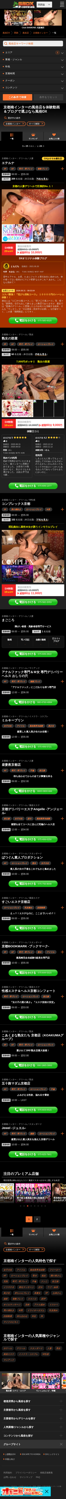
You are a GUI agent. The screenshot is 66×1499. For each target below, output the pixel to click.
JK (42, 1316)
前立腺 (42, 770)
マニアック (9, 1360)
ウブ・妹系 (52, 1287)
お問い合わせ (10, 1477)
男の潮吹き (16, 509)
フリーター (54, 1270)
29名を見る (41, 354)
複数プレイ (42, 169)
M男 (48, 509)
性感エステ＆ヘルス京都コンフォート (29, 991)
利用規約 (8, 1472)
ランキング (33, 139)
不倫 (32, 770)
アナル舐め (39, 1304)
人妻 (49, 1348)
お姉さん (57, 1293)
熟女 (58, 1348)
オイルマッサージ (12, 1304)
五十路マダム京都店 (16, 1083)
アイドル (20, 726)
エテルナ (8, 163)
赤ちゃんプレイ (22, 1293)
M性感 (46, 1354)
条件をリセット (48, 97)
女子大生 (8, 726)
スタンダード (36, 1348)
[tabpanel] (33, 1193)
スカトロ (32, 1299)
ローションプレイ (45, 344)
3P (5, 169)
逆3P (43, 1299)
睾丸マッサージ (26, 1287)
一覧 (12, 139)
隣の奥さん (56, 1275)
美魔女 (37, 1293)
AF (12, 169)
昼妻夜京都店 (11, 764)
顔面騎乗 (41, 908)
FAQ (38, 1477)
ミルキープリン (13, 720)
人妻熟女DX (10, 1454)
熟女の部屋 (10, 338)
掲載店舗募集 (46, 1472)
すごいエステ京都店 (16, 902)
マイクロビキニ (11, 1322)
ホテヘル (8, 1348)
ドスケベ (53, 1304)
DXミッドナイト (52, 1454)
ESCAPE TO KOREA (31, 1454)
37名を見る (42, 520)
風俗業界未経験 (36, 726)
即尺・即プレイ (26, 169)
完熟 (6, 1281)
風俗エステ (9, 1354)
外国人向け (10, 1459)
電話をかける (35, 320)
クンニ (44, 1281)
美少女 (51, 726)
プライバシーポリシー (26, 1472)
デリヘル (21, 1348)
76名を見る (42, 179)
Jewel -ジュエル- (14, 1128)
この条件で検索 (17, 97)
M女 (34, 1316)
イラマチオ (9, 1287)
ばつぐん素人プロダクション (22, 857)
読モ (30, 819)
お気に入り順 (54, 139)
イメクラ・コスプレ (28, 1354)
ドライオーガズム (35, 1310)
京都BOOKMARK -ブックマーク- (25, 946)
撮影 (32, 1134)
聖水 (34, 863)
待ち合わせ (22, 1316)
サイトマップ (26, 1477)
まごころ (8, 620)
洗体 (27, 1304)
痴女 (44, 1275)
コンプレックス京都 (16, 504)
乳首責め (28, 908)
